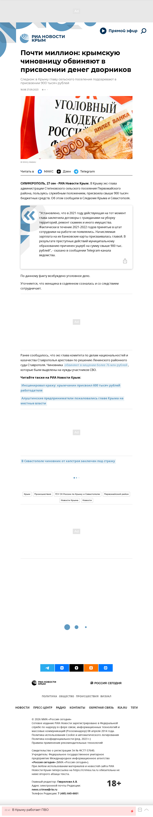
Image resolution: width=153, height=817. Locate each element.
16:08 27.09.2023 (29, 89)
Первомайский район (116, 494)
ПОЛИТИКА (49, 696)
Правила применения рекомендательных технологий (67, 743)
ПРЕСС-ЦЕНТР (42, 708)
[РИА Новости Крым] (42, 38)
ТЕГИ (134, 708)
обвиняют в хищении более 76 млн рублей (96, 365)
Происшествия (42, 494)
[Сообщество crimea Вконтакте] (62, 668)
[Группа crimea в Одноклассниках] (91, 668)
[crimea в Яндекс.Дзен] (76, 668)
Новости (87, 500)
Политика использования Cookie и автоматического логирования (75, 735)
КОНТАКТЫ (77, 708)
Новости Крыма (69, 500)
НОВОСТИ (22, 708)
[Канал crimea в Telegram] (47, 668)
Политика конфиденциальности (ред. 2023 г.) (61, 739)
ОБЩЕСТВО (66, 696)
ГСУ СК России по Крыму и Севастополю (77, 494)
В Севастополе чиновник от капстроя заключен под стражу (68, 461)
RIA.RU (122, 708)
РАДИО (61, 708)
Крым (27, 494)
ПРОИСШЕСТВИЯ (87, 696)
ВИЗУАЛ (105, 696)
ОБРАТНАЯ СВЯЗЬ (101, 708)
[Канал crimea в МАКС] (106, 668)
